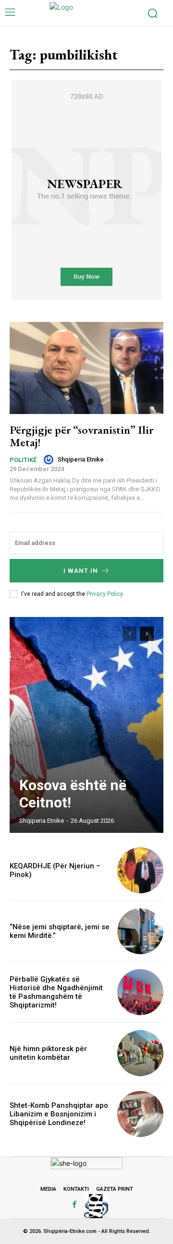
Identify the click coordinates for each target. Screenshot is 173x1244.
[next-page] (147, 634)
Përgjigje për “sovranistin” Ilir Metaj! (81, 436)
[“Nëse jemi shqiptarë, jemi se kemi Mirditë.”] (140, 931)
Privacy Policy (104, 594)
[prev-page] (129, 634)
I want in (80, 570)
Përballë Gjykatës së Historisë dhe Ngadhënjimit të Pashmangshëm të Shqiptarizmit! (56, 992)
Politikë (23, 459)
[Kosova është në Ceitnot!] (86, 725)
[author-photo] (50, 459)
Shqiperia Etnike (81, 459)
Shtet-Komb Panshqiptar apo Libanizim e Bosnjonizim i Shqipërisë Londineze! (59, 1114)
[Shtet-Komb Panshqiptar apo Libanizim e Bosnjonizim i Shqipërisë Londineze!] (140, 1114)
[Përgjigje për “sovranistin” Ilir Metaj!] (86, 368)
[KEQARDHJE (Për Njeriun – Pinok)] (140, 870)
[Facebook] (74, 1204)
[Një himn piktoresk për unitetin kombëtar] (140, 1053)
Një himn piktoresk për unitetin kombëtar (48, 1053)
